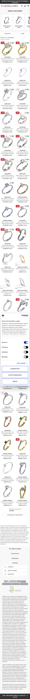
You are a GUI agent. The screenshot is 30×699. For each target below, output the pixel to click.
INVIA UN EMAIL (12, 570)
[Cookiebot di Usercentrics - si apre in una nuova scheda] (21, 316)
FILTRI (22, 33)
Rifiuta (15, 381)
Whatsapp (10, 574)
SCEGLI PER (7, 33)
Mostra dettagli (21, 363)
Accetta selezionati (15, 375)
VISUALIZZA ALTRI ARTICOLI (15, 515)
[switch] (26, 347)
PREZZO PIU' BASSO (4, 39)
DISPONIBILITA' (10, 37)
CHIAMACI (10, 567)
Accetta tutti (14, 368)
